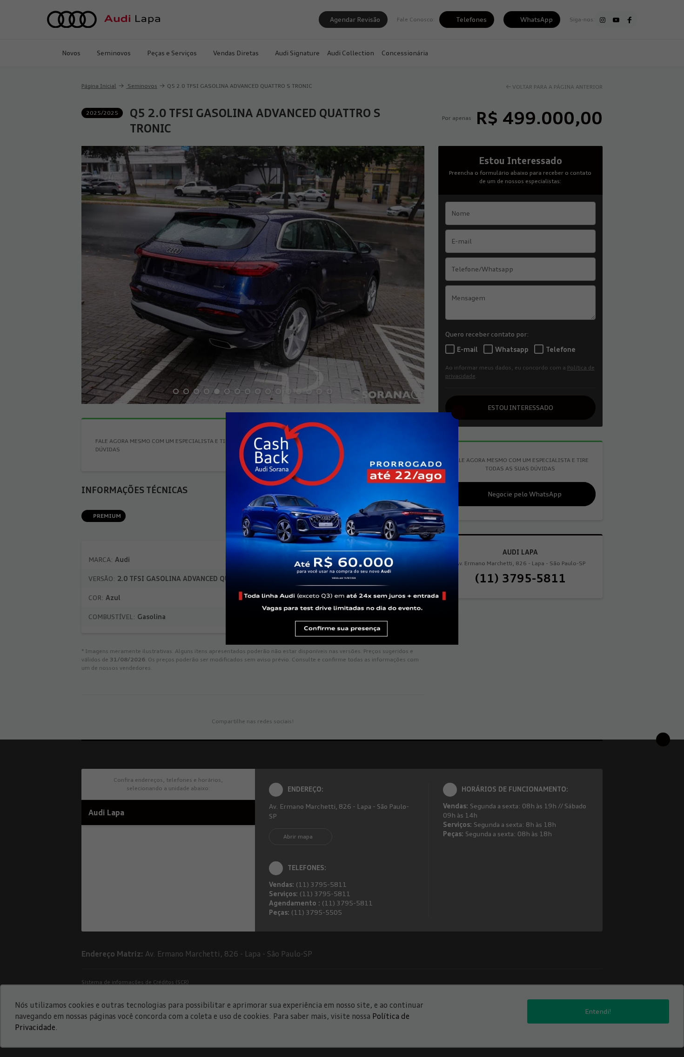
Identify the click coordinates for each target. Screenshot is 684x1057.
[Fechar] (458, 412)
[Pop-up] (342, 527)
